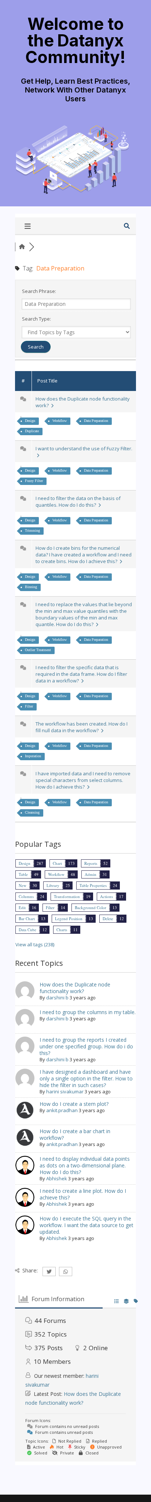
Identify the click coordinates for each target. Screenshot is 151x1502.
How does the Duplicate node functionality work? (75, 988)
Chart (57, 863)
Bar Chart (27, 918)
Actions (106, 896)
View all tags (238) (34, 944)
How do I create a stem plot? (74, 1103)
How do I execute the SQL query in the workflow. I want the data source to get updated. (86, 1225)
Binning (31, 587)
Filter (29, 706)
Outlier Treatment (38, 650)
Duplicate (32, 431)
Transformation (67, 896)
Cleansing (32, 812)
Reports (90, 863)
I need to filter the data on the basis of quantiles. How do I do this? (78, 501)
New (22, 885)
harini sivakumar (65, 1091)
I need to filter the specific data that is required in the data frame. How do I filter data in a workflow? (81, 674)
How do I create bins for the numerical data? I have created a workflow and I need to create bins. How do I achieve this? (84, 555)
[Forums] (22, 246)
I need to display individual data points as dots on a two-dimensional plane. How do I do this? (85, 1165)
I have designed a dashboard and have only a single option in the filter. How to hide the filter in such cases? (86, 1078)
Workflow (59, 421)
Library (53, 885)
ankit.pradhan (62, 1110)
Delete (108, 918)
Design (30, 421)
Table (23, 874)
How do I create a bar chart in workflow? (75, 1134)
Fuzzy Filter (34, 481)
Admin (90, 874)
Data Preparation (96, 421)
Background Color (90, 907)
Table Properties (93, 885)
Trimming (32, 530)
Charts (61, 929)
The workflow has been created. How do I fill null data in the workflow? (82, 727)
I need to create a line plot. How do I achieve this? (83, 1194)
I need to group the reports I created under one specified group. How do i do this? (86, 1046)
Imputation (33, 756)
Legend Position (68, 918)
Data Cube (27, 929)
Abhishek (56, 1178)
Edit (22, 907)
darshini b (57, 997)
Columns (26, 896)
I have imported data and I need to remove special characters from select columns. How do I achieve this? (83, 780)
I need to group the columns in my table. (88, 1012)
